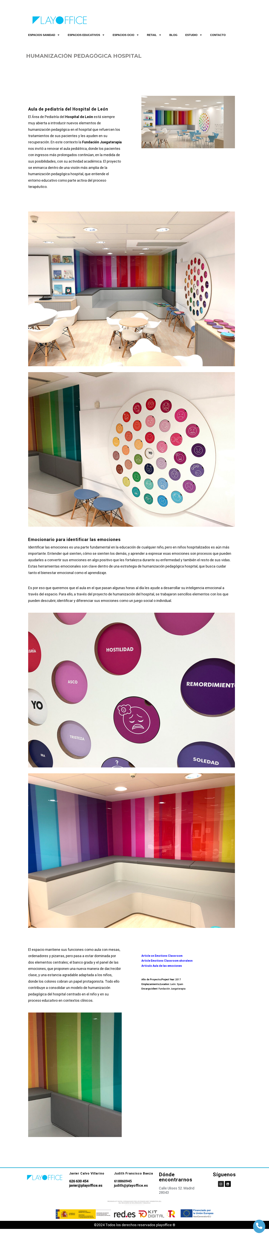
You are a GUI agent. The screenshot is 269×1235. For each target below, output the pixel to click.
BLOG (173, 35)
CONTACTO (218, 35)
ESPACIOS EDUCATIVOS (84, 35)
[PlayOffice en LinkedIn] (228, 1184)
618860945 (123, 1181)
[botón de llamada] (259, 1226)
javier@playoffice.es (85, 1185)
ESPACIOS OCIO (123, 35)
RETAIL (152, 35)
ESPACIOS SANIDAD (41, 35)
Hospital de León (79, 117)
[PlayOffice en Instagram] (221, 1184)
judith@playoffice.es (131, 1185)
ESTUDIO (191, 35)
